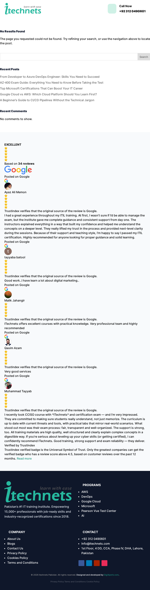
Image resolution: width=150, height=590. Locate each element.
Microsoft (88, 506)
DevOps (87, 496)
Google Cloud (91, 501)
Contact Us (15, 548)
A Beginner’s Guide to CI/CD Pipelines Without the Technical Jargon (47, 100)
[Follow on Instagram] (104, 563)
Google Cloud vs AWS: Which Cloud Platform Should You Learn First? (48, 94)
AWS (84, 492)
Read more (24, 458)
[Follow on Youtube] (97, 563)
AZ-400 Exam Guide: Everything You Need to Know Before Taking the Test (51, 82)
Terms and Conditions (22, 562)
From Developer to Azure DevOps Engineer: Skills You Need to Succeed (50, 76)
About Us (13, 539)
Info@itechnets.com (95, 543)
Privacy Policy (17, 553)
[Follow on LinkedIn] (89, 563)
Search (144, 56)
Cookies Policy (17, 558)
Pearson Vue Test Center (98, 511)
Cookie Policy (93, 581)
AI (82, 515)
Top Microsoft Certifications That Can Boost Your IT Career (41, 88)
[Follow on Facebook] (81, 563)
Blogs (11, 543)
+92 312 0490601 (93, 539)
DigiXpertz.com (111, 575)
